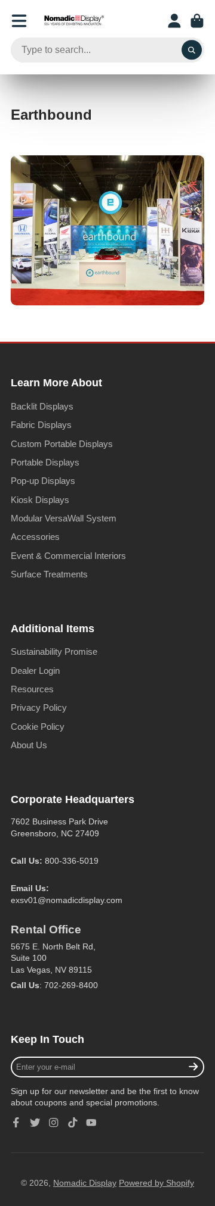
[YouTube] (91, 1122)
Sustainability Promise (54, 651)
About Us (29, 745)
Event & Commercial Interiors (68, 556)
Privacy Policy (39, 707)
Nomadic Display (84, 1183)
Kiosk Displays (40, 500)
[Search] (192, 50)
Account (174, 21)
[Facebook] (16, 1122)
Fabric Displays (41, 425)
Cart (197, 21)
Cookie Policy (37, 726)
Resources (32, 689)
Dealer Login (35, 671)
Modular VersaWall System (63, 518)
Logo (74, 20)
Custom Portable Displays (62, 444)
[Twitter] (35, 1122)
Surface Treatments (49, 574)
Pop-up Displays (43, 481)
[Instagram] (53, 1122)
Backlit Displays (42, 406)
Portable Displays (45, 462)
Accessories (35, 537)
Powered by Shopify (156, 1183)
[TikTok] (72, 1122)
